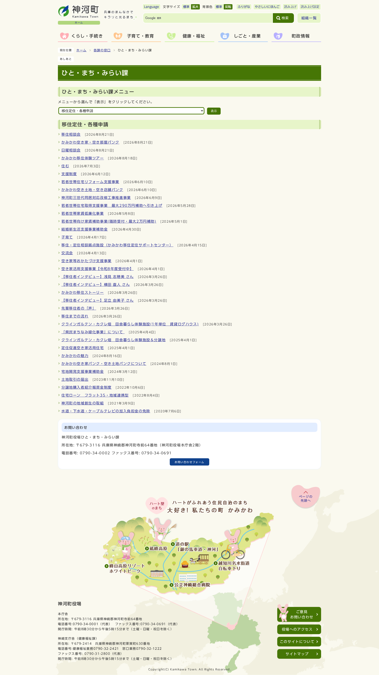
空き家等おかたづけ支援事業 (86, 261)
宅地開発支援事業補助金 (82, 371)
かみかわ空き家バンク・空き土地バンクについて (103, 363)
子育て (67, 237)
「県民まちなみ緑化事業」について (93, 332)
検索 (285, 18)
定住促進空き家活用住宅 (82, 348)
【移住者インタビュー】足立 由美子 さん (97, 300)
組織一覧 (309, 18)
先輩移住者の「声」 (78, 308)
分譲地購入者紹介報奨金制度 (86, 387)
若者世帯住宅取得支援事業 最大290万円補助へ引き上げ (111, 205)
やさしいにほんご (267, 6)
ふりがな (244, 6)
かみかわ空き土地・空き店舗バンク (92, 189)
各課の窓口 (102, 50)
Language (151, 6)
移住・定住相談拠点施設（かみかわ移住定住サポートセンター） (117, 245)
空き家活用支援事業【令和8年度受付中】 (97, 269)
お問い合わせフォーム (189, 462)
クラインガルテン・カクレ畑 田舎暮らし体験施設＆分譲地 (113, 340)
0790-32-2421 (106, 648)
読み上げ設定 (310, 6)
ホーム (81, 50)
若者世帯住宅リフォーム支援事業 (90, 182)
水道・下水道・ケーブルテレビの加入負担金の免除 (105, 411)
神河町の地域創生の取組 (82, 403)
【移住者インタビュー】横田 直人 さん (95, 284)
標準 (186, 6)
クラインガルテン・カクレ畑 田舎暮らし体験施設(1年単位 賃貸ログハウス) (130, 324)
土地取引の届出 (74, 379)
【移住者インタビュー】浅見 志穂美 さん (97, 276)
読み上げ (290, 6)
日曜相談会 (71, 150)
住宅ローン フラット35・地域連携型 (95, 395)
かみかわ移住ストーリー (82, 292)
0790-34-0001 (85, 624)
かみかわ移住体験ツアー (82, 158)
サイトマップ (297, 654)
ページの (306, 498)
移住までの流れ (74, 316)
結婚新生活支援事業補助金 (84, 229)
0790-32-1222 (149, 648)
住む (65, 166)
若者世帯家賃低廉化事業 (82, 213)
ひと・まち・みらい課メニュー (98, 91)
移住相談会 (71, 134)
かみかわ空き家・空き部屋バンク (90, 142)
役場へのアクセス (297, 629)
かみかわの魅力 (74, 355)
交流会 (67, 253)
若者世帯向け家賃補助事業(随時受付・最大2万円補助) (108, 221)
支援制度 (69, 174)
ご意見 (301, 614)
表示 (214, 111)
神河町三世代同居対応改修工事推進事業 (96, 197)
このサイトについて (297, 641)
